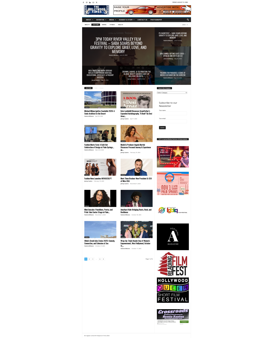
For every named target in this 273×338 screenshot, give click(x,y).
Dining (104, 24)
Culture (96, 24)
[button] (187, 19)
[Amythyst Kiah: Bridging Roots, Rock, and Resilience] (137, 198)
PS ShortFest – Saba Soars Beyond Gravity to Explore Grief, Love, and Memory (173, 35)
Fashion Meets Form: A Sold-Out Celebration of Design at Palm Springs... (99, 146)
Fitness (112, 24)
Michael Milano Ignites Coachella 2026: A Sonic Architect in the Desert (99, 112)
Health (120, 24)
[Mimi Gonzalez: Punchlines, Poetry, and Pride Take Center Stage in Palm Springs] (100, 198)
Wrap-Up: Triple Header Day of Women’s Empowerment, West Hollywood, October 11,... (135, 243)
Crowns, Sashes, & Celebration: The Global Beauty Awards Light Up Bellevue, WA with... (136, 73)
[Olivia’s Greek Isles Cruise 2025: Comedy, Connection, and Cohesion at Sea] (100, 229)
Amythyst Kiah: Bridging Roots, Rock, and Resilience (136, 211)
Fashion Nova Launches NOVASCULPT (98, 178)
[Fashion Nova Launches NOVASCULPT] (100, 167)
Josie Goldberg (168, 58)
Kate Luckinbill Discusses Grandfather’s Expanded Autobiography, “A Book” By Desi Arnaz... (136, 113)
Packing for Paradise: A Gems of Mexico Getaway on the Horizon (172, 73)
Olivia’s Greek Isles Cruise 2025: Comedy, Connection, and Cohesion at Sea (99, 242)
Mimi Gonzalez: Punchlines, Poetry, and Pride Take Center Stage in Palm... (98, 211)
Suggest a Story (126, 20)
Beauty (87, 24)
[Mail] (93, 2)
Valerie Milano (113, 55)
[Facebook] (83, 2)
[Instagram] (86, 2)
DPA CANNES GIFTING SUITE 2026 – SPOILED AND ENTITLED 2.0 (172, 54)
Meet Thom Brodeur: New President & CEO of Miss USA (136, 179)
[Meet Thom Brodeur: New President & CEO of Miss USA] (137, 167)
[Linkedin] (90, 2)
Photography (156, 20)
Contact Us (142, 20)
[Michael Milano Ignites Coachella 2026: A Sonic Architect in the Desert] (100, 99)
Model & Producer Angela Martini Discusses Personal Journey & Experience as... (136, 147)
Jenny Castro (96, 80)
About (88, 20)
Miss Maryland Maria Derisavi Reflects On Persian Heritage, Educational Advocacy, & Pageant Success (100, 74)
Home (95, 88)
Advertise (100, 20)
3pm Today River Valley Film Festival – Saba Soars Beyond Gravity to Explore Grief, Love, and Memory (118, 45)
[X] (96, 2)
